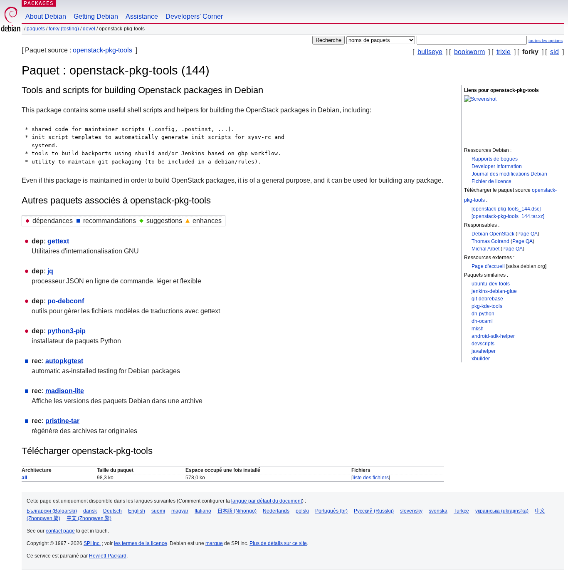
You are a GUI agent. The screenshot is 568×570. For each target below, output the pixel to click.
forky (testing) (64, 29)
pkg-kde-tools (487, 306)
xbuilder (481, 359)
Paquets (36, 29)
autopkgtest (64, 360)
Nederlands (276, 511)
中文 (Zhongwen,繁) (89, 518)
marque (214, 543)
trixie (503, 51)
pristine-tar (62, 420)
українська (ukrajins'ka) (501, 511)
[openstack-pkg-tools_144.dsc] (506, 209)
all (24, 478)
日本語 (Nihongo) (237, 511)
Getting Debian (96, 16)
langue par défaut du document (266, 501)
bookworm (469, 51)
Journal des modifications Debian (509, 174)
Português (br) (331, 511)
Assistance (142, 16)
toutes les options (545, 40)
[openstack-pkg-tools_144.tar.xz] (508, 216)
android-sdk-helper (493, 336)
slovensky (411, 511)
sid (554, 51)
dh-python (483, 314)
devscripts (483, 344)
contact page (60, 531)
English (136, 511)
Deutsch (112, 511)
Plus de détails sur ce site (278, 543)
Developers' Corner (194, 16)
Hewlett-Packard (107, 556)
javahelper (484, 351)
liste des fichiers (371, 478)
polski (302, 511)
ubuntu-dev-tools (491, 284)
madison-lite (64, 390)
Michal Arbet (485, 249)
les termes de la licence (140, 543)
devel (89, 29)
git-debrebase (487, 299)
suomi (158, 511)
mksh (478, 329)
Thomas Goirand (490, 241)
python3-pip (66, 331)
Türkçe (461, 511)
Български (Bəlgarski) (52, 511)
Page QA (527, 234)
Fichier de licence (491, 181)
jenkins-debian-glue (494, 291)
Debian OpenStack (493, 234)
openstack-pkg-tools (102, 50)
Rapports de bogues (495, 159)
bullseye (429, 51)
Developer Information (497, 166)
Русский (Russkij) (374, 511)
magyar (179, 511)
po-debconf (65, 301)
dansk (90, 511)
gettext (58, 241)
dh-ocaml (482, 321)
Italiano (203, 511)
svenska (438, 511)
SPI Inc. (92, 543)
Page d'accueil (488, 266)
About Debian (45, 16)
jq (50, 271)
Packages (39, 3)
